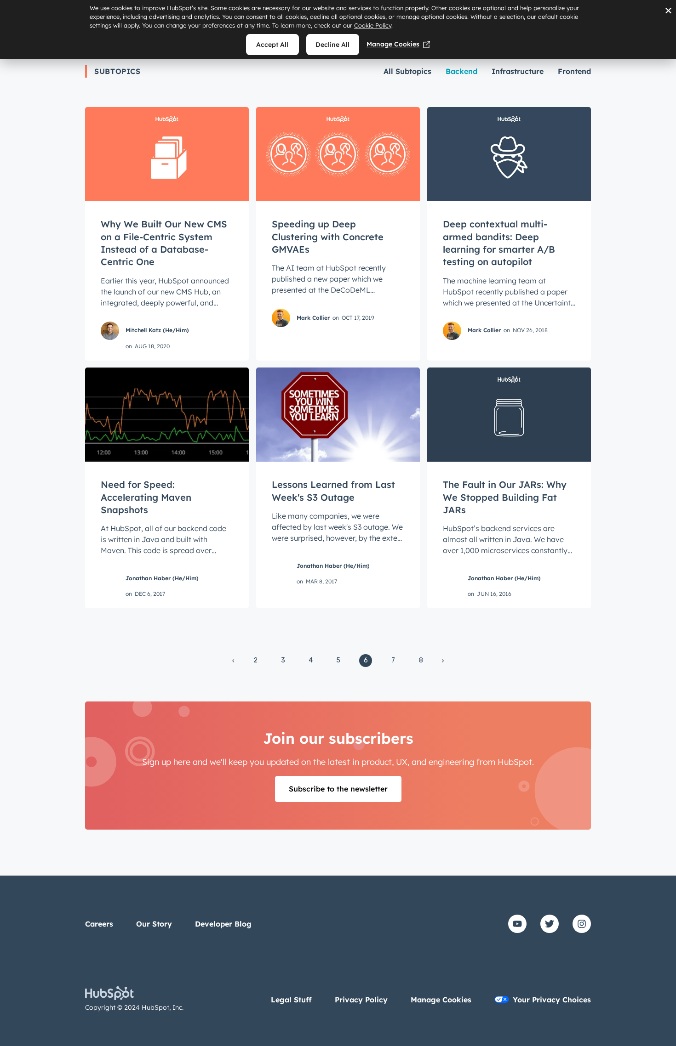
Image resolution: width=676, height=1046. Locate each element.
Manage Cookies (393, 44)
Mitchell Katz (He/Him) (157, 330)
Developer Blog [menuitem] (223, 923)
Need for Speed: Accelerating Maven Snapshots (146, 497)
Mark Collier (313, 317)
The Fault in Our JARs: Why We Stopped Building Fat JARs (505, 497)
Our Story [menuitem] (154, 923)
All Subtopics (407, 71)
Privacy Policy (361, 999)
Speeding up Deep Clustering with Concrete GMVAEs (328, 236)
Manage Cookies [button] (441, 999)
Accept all (272, 44)
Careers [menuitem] (99, 923)
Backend (461, 71)
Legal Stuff (291, 999)
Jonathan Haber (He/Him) (162, 578)
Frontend (574, 71)
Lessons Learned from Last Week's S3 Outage (333, 491)
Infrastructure (518, 71)
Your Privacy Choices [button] (552, 999)
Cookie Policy (372, 25)
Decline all (332, 44)
